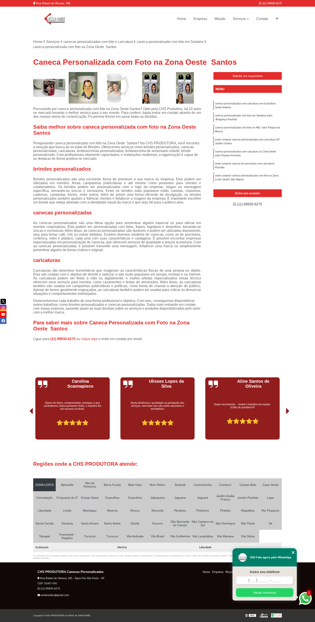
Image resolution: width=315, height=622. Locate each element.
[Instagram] (3, 308)
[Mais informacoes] (277, 19)
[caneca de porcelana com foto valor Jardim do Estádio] (83, 88)
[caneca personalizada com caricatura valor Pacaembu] (185, 88)
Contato (262, 19)
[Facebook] (3, 321)
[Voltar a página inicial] (54, 19)
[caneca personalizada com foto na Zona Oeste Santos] (151, 88)
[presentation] (25, 427)
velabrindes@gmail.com (54, 595)
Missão (219, 19)
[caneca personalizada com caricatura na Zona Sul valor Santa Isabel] (49, 88)
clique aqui (89, 339)
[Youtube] (3, 314)
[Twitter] (3, 301)
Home (181, 19)
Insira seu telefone (265, 572)
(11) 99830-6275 (271, 3)
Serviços (239, 19)
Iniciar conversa (265, 592)
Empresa (200, 19)
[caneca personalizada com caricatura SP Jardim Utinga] (117, 88)
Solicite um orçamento (247, 76)
